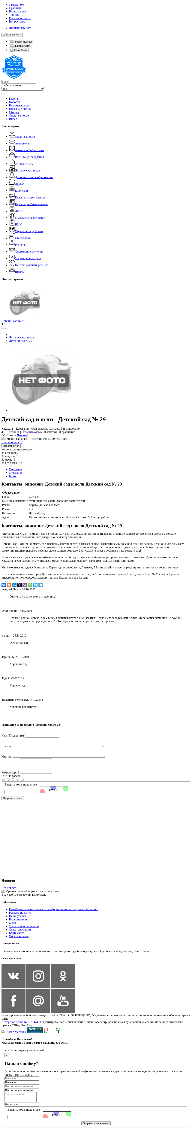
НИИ (18, 224)
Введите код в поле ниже (20, 784)
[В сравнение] (3, 328)
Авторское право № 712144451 (21, 1022)
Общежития (22, 238)
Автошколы (22, 143)
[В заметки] (6, 328)
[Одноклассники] (9, 585)
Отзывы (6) (16, 472)
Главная (14, 98)
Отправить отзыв (12, 798)
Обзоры (14, 112)
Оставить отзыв (32, 432)
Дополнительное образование (34, 177)
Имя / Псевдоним (13, 735)
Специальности (19, 115)
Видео (13, 118)
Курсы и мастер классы (30, 197)
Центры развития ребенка (31, 265)
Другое (19, 184)
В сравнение (67, 432)
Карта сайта (16, 932)
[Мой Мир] (14, 585)
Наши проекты (18, 919)
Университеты (24, 163)
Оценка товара (11, 775)
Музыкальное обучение (30, 217)
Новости (14, 102)
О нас (12, 922)
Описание (15, 469)
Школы (19, 271)
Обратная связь (18, 936)
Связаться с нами (20, 929)
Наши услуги (17, 916)
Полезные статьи (20, 108)
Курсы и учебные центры (31, 204)
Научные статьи (19, 105)
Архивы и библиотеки (29, 150)
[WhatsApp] (30, 585)
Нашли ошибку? (12, 442)
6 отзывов (13, 432)
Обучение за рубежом (29, 231)
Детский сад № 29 (13, 320)
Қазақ (23, 50)
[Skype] (35, 585)
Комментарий (10, 772)
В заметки (50, 432)
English (26, 45)
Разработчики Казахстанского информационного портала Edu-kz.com (53, 909)
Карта (12, 476)
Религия (20, 244)
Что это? (22, 435)
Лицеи (19, 211)
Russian (27, 41)
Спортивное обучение (29, 251)
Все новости (9, 887)
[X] (19, 585)
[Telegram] (40, 585)
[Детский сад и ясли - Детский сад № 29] (42, 410)
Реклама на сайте (20, 912)
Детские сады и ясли (28, 170)
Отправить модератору (96, 1123)
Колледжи (21, 190)
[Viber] (24, 585)
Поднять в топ (11, 445)
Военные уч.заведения (29, 157)
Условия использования (24, 926)
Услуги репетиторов (28, 258)
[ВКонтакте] (4, 585)
